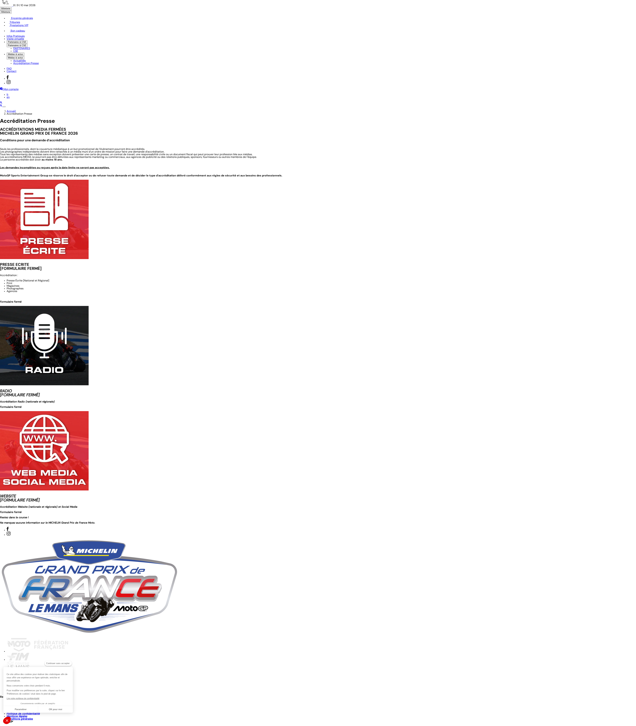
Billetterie (5, 8)
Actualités (19, 60)
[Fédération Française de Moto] (38, 651)
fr (7, 94)
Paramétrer (21, 709)
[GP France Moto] (89, 633)
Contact (11, 71)
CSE (15, 51)
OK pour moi (55, 709)
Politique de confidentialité (23, 713)
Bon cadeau (17, 31)
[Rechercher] (1, 103)
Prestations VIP (18, 25)
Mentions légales (17, 716)
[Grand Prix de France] (6, 5)
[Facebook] (8, 78)
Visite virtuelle (15, 39)
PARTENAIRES (21, 48)
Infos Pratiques (16, 36)
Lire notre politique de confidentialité (23, 698)
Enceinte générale (21, 18)
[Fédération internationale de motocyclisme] (18, 659)
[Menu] (4, 106)
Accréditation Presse (26, 63)
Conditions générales (20, 719)
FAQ (9, 68)
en (8, 97)
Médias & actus (15, 54)
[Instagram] (9, 83)
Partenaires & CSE (17, 42)
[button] (7, 720)
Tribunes (14, 22)
